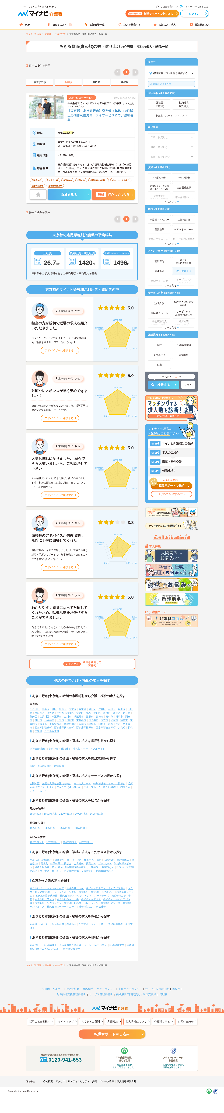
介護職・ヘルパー (39, 924)
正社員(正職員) (38, 748)
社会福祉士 (50, 945)
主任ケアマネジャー (130, 988)
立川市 (67, 716)
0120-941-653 (65, 1060)
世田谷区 (39, 712)
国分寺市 (93, 720)
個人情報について (136, 1021)
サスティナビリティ (79, 1081)
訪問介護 (35, 783)
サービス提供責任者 (112, 924)
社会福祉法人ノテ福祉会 (92, 906)
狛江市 (124, 720)
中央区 (45, 709)
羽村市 (102, 723)
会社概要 (48, 1081)
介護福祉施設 (44, 766)
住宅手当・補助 (92, 859)
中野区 (60, 712)
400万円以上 (86, 842)
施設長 (176, 988)
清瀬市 (43, 723)
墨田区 (92, 709)
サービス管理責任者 (101, 994)
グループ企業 (107, 1081)
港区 (54, 709)
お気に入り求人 (167, 24)
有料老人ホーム (82, 783)
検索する (163, 384)
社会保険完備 (71, 870)
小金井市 (49, 720)
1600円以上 (96, 813)
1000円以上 (50, 813)
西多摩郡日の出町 (64, 727)
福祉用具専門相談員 (128, 994)
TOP (27, 24)
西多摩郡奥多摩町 (105, 727)
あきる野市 (162, 84)
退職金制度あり (104, 870)
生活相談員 (58, 924)
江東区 (102, 709)
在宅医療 (59, 766)
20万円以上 (51, 828)
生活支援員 (149, 994)
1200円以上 (65, 813)
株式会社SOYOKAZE (102, 892)
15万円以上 (36, 828)
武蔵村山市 (70, 723)
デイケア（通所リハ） (69, 787)
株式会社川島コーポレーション (81, 903)
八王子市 (57, 716)
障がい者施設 (110, 787)
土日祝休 (79, 863)
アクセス (60, 1081)
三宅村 (38, 731)
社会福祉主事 (117, 945)
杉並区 (70, 712)
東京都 (62, 310)
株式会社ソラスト (44, 899)
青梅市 (99, 716)
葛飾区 (33, 716)
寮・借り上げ (74, 859)
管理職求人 (123, 859)
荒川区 (97, 712)
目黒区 (121, 709)
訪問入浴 (125, 787)
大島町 (121, 727)
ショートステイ (38, 790)
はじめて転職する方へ (172, 494)
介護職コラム (162, 1021)
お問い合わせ (186, 1021)
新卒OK (95, 867)
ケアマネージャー (88, 924)
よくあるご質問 (90, 1021)
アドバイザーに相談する (59, 350)
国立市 (104, 720)
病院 (32, 766)
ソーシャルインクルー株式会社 (71, 892)
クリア (188, 384)
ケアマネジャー (106, 988)
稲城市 (92, 723)
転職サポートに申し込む (151, 13)
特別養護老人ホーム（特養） (109, 783)
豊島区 (80, 712)
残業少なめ (108, 867)
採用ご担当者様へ (39, 1021)
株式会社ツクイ (75, 888)
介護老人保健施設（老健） (56, 783)
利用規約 (112, 1021)
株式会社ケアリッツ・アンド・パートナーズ (84, 895)
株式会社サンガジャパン (48, 903)
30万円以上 (81, 828)
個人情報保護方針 (126, 1081)
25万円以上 (66, 828)
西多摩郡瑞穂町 (43, 727)
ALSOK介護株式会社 (46, 895)
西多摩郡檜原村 (84, 727)
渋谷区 (50, 712)
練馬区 (116, 712)
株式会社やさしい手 (68, 899)
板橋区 (107, 712)
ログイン (194, 13)
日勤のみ (91, 863)
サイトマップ (66, 1021)
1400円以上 (81, 813)
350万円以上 (70, 842)
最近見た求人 (202, 24)
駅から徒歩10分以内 (41, 859)
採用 (94, 1081)
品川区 (111, 709)
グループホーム (92, 787)
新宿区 (62, 709)
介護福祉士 (36, 945)
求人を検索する (132, 24)
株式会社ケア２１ (91, 899)
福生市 (114, 720)
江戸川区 (44, 716)
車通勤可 (59, 859)
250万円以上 (37, 842)
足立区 (126, 712)
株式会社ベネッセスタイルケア (47, 888)
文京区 (72, 709)
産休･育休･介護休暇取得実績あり (70, 867)
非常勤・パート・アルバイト (89, 748)
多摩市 (82, 723)
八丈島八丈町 (51, 731)
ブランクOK (105, 863)
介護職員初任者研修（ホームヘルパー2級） (83, 945)
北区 (88, 712)
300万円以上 (53, 842)
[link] (39, 82)
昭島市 (119, 716)
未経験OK (109, 859)
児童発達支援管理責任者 (71, 994)
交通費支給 (87, 870)
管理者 (163, 994)
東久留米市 (55, 723)
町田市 (38, 720)
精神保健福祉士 (71, 948)
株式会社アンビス (110, 903)
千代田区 (35, 709)
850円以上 (35, 813)
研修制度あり (42, 867)
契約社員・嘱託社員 (60, 748)
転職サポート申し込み (112, 1034)
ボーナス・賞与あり (51, 870)
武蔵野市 (79, 716)
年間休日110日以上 (60, 863)
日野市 (70, 720)
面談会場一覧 (97, 24)
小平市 (60, 720)
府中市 (109, 716)
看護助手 (71, 924)
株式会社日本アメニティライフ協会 (105, 888)
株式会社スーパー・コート (61, 906)
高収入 (44, 863)
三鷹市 (89, 716)
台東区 (82, 709)
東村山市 (81, 720)
